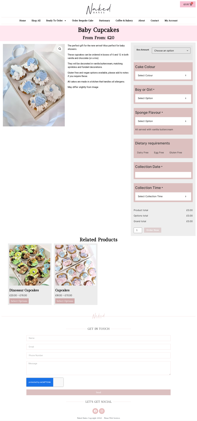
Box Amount (143, 50)
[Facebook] (95, 411)
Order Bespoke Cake (82, 20)
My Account (171, 20)
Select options (19, 300)
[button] (59, 48)
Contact (155, 20)
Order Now (152, 230)
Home (22, 20)
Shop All (36, 20)
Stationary (104, 20)
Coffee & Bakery (124, 20)
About (141, 20)
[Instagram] (102, 411)
